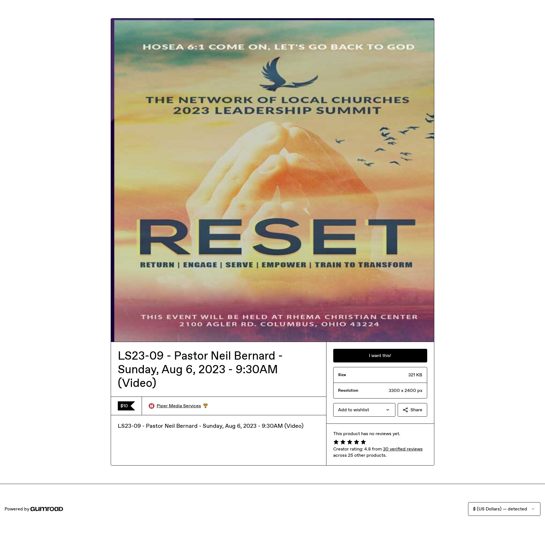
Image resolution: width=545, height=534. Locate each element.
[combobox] (364, 410)
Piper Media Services (182, 406)
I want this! (380, 355)
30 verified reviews (403, 449)
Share (416, 409)
